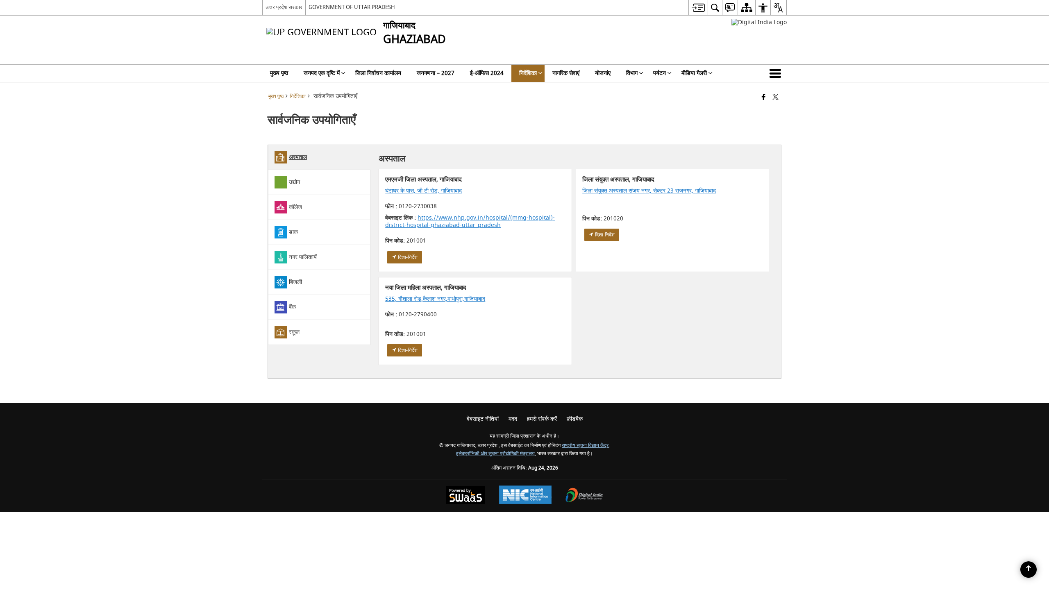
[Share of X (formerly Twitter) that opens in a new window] (775, 97)
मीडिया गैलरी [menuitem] (694, 73)
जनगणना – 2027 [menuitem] (435, 73)
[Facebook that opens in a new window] (763, 97)
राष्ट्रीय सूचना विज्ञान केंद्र (585, 445)
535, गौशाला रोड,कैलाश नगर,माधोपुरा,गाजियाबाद (435, 299)
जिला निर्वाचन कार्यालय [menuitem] (378, 73)
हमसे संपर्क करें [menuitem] (542, 419)
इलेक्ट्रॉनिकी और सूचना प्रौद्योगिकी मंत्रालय (495, 453)
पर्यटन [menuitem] (659, 73)
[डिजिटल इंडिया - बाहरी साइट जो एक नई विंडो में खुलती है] (759, 22)
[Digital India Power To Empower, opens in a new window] (584, 496)
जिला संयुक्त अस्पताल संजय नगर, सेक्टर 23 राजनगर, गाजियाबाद (649, 190)
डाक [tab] (293, 232)
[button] (777, 73)
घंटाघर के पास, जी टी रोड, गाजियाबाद (423, 190)
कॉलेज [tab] (295, 207)
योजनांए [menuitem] (603, 73)
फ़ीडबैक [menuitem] (575, 419)
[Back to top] (1028, 569)
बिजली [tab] (295, 282)
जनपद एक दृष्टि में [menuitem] (322, 73)
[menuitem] (698, 7)
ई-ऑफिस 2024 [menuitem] (487, 73)
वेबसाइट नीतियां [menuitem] (483, 419)
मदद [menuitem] (513, 419)
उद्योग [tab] (294, 182)
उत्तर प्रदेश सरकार (284, 7)
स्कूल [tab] (294, 332)
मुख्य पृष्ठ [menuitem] (279, 73)
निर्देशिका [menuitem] (528, 73)
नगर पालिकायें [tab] (303, 257)
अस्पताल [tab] (298, 157)
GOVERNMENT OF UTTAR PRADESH (352, 7)
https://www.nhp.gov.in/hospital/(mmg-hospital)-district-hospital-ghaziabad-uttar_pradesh (470, 221)
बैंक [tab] (292, 307)
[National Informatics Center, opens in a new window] (525, 495)
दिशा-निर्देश (407, 257)
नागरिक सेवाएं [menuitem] (565, 73)
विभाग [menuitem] (632, 73)
